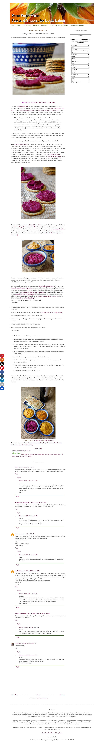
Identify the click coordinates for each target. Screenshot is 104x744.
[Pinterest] (2, 356)
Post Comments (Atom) (42, 698)
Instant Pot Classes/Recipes (40, 25)
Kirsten (21, 480)
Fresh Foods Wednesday (26, 445)
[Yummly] (2, 360)
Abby (16, 467)
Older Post (62, 695)
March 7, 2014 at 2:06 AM (33, 571)
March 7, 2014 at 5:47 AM (30, 593)
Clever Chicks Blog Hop (35, 443)
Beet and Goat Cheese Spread (33, 225)
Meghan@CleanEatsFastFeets (23, 502)
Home (12, 25)
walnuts (29, 456)
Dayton (17, 456)
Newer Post (14, 695)
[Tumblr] (2, 376)
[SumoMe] (2, 388)
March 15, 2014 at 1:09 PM (43, 613)
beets (43, 454)
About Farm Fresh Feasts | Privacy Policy (52, 733)
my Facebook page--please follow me (47, 296)
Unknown (17, 534)
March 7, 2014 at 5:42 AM (30, 516)
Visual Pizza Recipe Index (77, 25)
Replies (19, 477)
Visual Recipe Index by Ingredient (59, 25)
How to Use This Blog (27, 298)
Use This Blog (27, 25)
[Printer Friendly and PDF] (16, 453)
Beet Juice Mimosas (53, 154)
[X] (2, 364)
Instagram (42, 102)
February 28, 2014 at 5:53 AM (26, 467)
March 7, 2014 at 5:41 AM (30, 480)
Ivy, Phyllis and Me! (20, 571)
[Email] (2, 384)
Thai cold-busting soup (27, 110)
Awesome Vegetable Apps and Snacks (24, 227)
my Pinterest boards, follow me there (32, 292)
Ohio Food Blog (23, 456)
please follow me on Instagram (24, 294)
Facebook (51, 102)
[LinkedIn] (2, 380)
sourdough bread (58, 229)
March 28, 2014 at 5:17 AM (31, 655)
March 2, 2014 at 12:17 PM (39, 502)
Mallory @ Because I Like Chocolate (25, 613)
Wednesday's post (23, 106)
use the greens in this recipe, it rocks (51, 312)
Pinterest (34, 102)
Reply (16, 473)
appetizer (27, 454)
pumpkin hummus (38, 440)
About (18, 25)
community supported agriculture (52, 454)
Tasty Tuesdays (47, 443)
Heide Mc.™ (18, 643)
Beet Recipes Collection (46, 286)
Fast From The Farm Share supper (48, 110)
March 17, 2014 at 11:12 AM (31, 627)
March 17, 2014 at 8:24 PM (29, 643)
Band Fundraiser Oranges (35, 454)
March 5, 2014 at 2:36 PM (27, 534)
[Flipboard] (2, 368)
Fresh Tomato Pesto (49, 440)
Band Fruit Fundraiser (54, 156)
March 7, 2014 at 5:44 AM (30, 554)
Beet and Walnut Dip (20, 144)
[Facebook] (2, 372)
